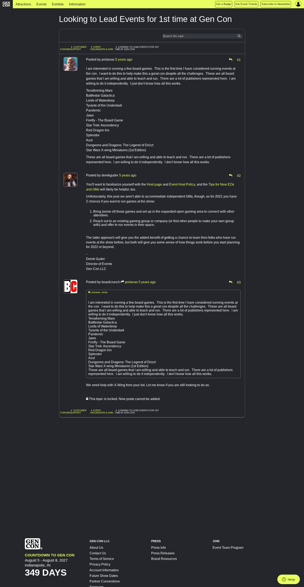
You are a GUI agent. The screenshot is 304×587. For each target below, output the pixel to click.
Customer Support (78, 48)
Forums (65, 49)
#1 (239, 59)
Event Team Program (228, 547)
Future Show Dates (104, 575)
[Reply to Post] (230, 59)
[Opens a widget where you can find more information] (288, 580)
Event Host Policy (182, 184)
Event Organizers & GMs (101, 48)
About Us (96, 547)
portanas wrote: (98, 292)
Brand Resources (164, 559)
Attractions (23, 4)
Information (77, 4)
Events (41, 4)
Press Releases (163, 553)
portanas (131, 282)
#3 (239, 282)
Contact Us (98, 553)
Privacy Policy (100, 564)
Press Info (158, 547)
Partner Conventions (105, 581)
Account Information (104, 570)
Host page (154, 184)
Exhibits (58, 4)
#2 (239, 175)
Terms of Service (102, 559)
